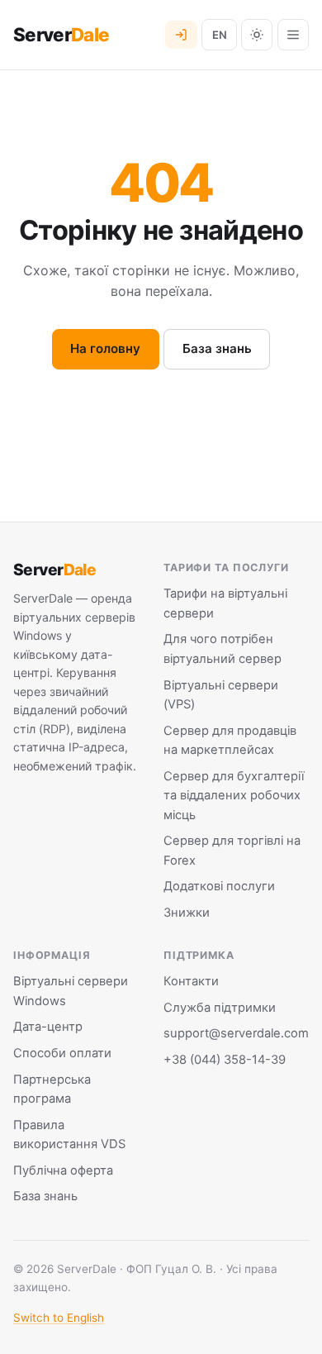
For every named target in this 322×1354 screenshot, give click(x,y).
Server (61, 35)
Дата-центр (48, 1026)
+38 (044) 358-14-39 (224, 1059)
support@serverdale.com (236, 1033)
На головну (105, 348)
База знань (217, 348)
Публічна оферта (63, 1170)
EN (219, 34)
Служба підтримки (219, 1007)
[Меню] (293, 34)
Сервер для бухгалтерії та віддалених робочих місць (233, 795)
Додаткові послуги (219, 886)
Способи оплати (62, 1053)
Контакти (191, 981)
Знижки (186, 912)
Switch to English (58, 1317)
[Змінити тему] (256, 34)
